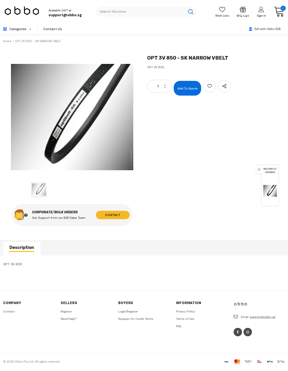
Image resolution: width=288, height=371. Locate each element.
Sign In (261, 15)
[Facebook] (238, 332)
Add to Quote (188, 88)
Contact (112, 215)
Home (7, 41)
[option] (72, 117)
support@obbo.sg (65, 14)
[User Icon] (261, 9)
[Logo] (22, 12)
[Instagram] (248, 332)
